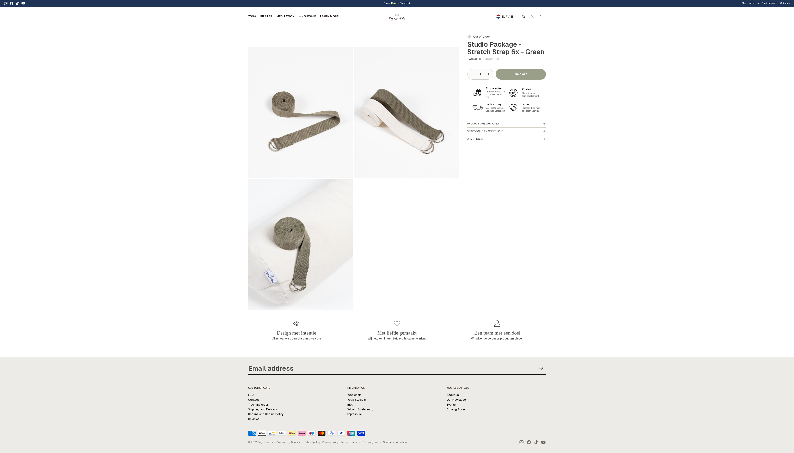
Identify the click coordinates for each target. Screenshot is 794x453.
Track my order (258, 404)
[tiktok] (17, 3)
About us (453, 395)
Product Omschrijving (483, 123)
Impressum (354, 414)
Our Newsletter (457, 400)
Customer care (769, 3)
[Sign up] (541, 368)
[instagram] (5, 3)
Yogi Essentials (266, 442)
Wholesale (354, 395)
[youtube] (23, 3)
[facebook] (11, 3)
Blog (743, 3)
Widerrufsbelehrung (360, 409)
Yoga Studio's (356, 400)
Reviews (253, 419)
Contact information (395, 442)
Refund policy (312, 442)
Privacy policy (330, 442)
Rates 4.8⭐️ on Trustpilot (397, 3)
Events (451, 404)
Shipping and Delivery (262, 409)
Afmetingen (475, 139)
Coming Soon (456, 409)
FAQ (251, 395)
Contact (253, 400)
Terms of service (350, 442)
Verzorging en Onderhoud (485, 131)
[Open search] (523, 16)
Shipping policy (372, 442)
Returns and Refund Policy (266, 414)
